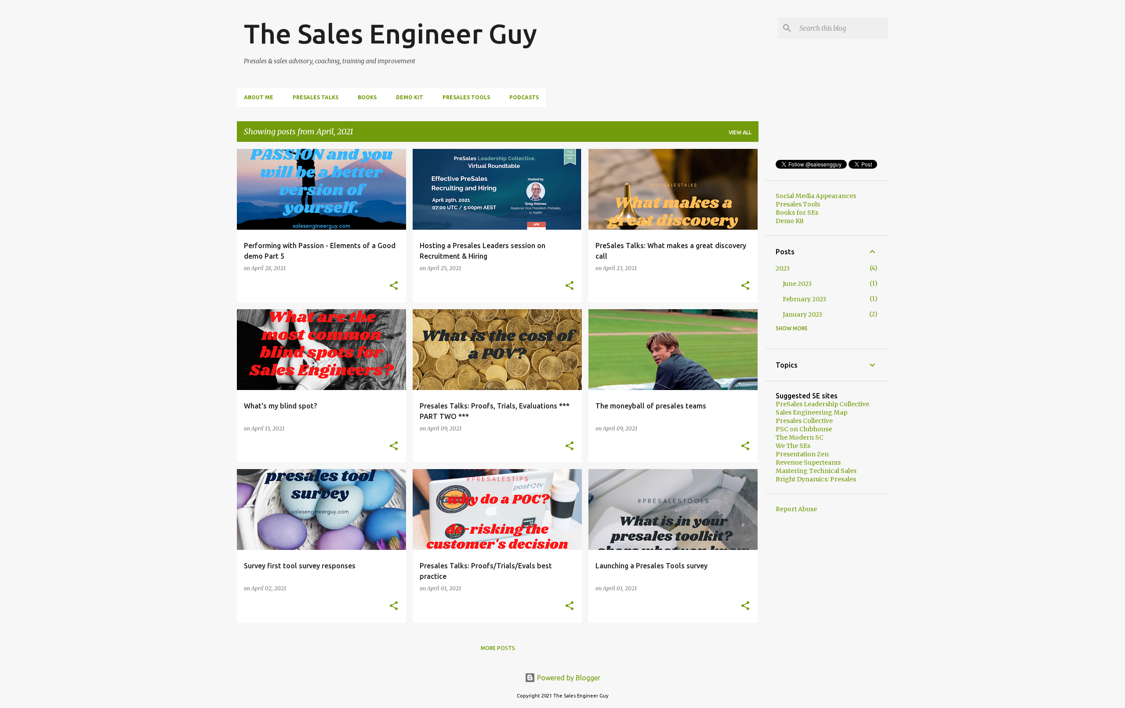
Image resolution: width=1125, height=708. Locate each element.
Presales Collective (804, 421)
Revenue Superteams (808, 462)
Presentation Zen (802, 454)
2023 (783, 268)
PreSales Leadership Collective (822, 404)
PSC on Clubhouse (804, 429)
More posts (498, 648)
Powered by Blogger (567, 678)
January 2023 (802, 314)
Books (367, 97)
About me (258, 97)
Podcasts (524, 97)
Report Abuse (796, 509)
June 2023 (797, 284)
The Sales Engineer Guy (390, 33)
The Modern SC (800, 437)
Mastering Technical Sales (816, 471)
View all (740, 132)
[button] (393, 286)
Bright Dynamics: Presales (816, 479)
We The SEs (793, 446)
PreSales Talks (315, 97)
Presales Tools (466, 97)
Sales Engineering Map (811, 412)
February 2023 (804, 299)
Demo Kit (409, 97)
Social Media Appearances (816, 196)
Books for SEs (797, 213)
